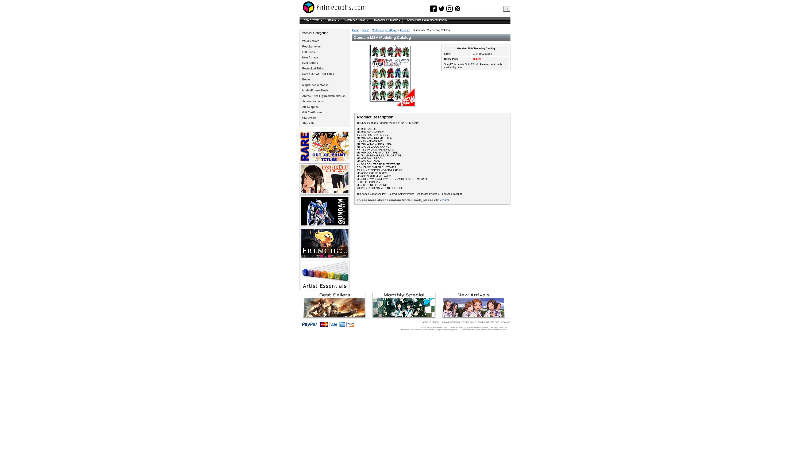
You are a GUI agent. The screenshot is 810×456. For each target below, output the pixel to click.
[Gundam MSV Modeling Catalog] (394, 109)
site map (495, 322)
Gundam (405, 30)
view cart (505, 322)
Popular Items (311, 46)
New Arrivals (311, 20)
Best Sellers (310, 63)
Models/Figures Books (384, 30)
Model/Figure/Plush (315, 90)
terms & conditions (450, 322)
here (446, 200)
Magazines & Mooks (386, 20)
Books (332, 20)
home (436, 322)
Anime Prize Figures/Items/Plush (426, 20)
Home (355, 30)
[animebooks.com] (351, 8)
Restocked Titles (313, 68)
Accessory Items (313, 101)
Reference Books (355, 20)
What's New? (310, 41)
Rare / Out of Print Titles (318, 74)
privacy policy (469, 322)
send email (483, 322)
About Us (308, 123)
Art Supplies (310, 107)
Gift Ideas (308, 52)
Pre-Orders (309, 117)
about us (427, 322)
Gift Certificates (312, 112)
